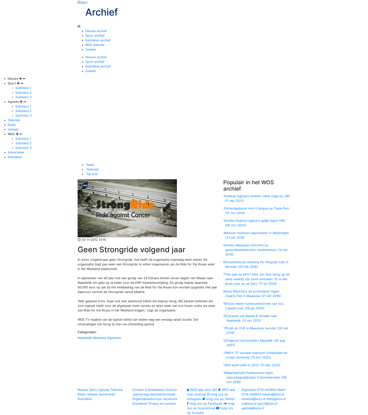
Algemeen (114, 338)
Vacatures (170, 399)
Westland (99, 338)
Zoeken (90, 49)
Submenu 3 (23, 97)
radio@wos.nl (276, 399)
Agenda (103, 390)
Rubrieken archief (98, 40)
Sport (93, 390)
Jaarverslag (140, 394)
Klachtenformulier (163, 394)
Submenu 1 (23, 88)
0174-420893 (259, 390)
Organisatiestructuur (147, 399)
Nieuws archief (96, 31)
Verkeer (13, 129)
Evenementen (154, 390)
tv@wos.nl (249, 403)
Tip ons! (91, 174)
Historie (171, 390)
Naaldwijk (85, 338)
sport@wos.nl (267, 403)
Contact (138, 390)
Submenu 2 (23, 92)
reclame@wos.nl (253, 399)
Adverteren (16, 152)
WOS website (94, 45)
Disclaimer (139, 403)
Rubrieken (15, 157)
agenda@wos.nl (253, 408)
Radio (12, 125)
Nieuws (83, 390)
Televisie (14, 120)
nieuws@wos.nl (273, 394)
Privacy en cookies (162, 403)
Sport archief (94, 35)
